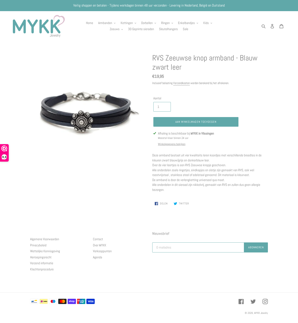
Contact (98, 239)
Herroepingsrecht (40, 257)
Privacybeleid (38, 245)
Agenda (97, 257)
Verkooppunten (102, 251)
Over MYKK (99, 245)
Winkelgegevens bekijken (171, 144)
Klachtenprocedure (42, 269)
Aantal (157, 98)
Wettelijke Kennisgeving (45, 251)
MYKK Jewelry (261, 313)
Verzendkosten (181, 83)
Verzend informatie (41, 263)
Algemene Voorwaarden (44, 239)
